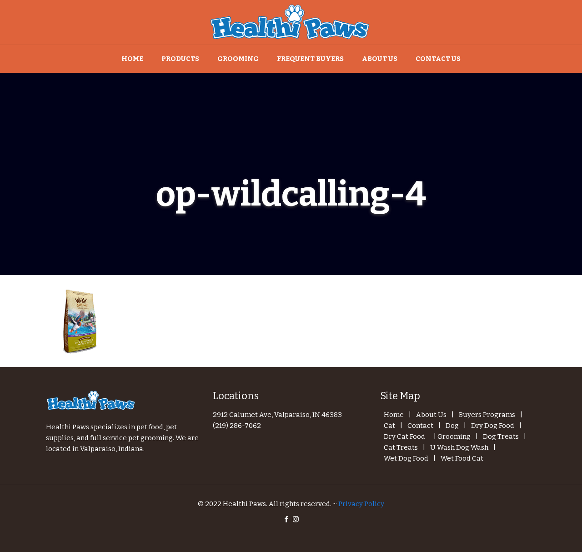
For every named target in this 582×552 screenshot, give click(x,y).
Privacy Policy (361, 504)
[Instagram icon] (295, 519)
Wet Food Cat (462, 458)
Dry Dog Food (492, 426)
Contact (420, 426)
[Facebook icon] (286, 519)
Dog (452, 426)
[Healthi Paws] (291, 22)
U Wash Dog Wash (459, 447)
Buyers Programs (487, 415)
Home (394, 415)
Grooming (454, 436)
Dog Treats (501, 436)
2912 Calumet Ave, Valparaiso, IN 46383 (277, 415)
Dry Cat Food (404, 436)
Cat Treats (401, 447)
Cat (389, 426)
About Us (431, 415)
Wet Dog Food (406, 458)
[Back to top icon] (538, 533)
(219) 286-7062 (237, 426)
